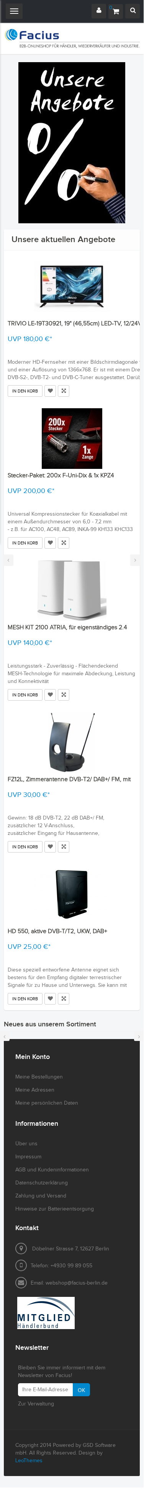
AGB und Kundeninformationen (52, 1170)
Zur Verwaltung (36, 1404)
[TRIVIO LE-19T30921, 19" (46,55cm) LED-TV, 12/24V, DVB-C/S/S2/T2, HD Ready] (72, 286)
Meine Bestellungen (39, 1077)
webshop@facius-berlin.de (77, 1283)
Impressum (28, 1157)
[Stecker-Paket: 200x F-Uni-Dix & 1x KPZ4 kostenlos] (72, 438)
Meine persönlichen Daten (46, 1103)
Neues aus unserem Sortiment (50, 1024)
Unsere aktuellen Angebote (63, 239)
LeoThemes (29, 1461)
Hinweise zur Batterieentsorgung (54, 1209)
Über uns (26, 1144)
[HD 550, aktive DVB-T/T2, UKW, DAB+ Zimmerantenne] (72, 894)
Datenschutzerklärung (41, 1183)
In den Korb (25, 391)
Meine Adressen (34, 1090)
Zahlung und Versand (40, 1196)
